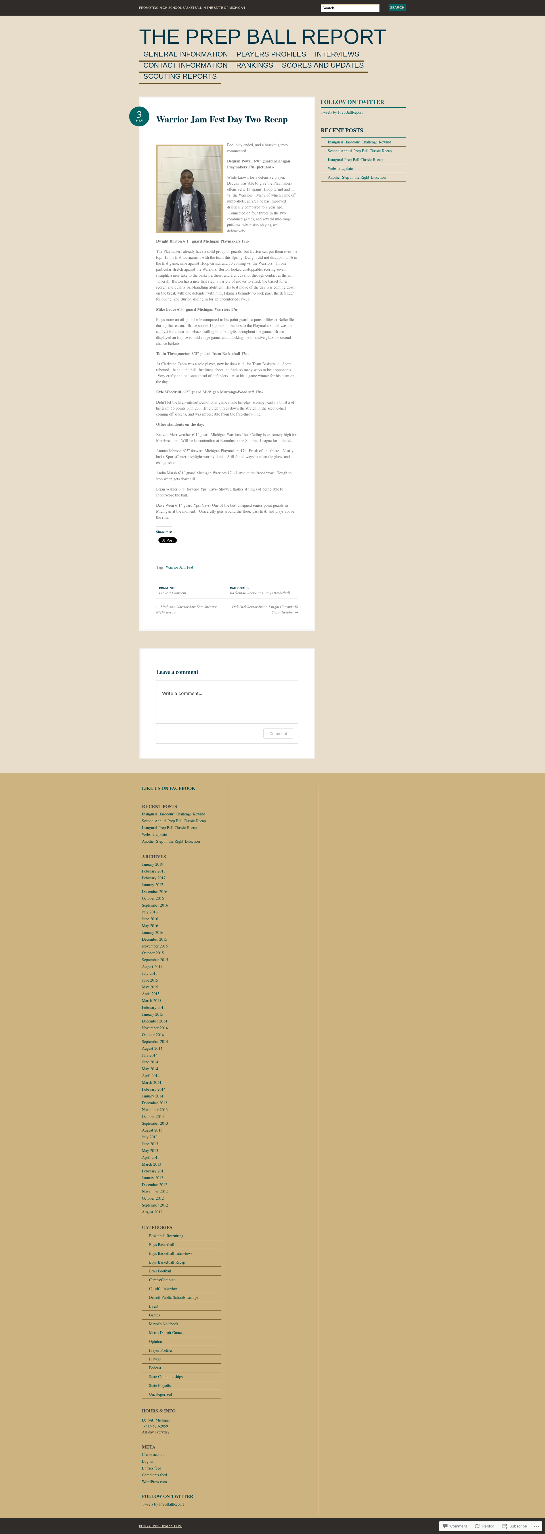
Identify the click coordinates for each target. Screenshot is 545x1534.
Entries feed (151, 1468)
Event (153, 1306)
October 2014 (153, 1034)
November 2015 (155, 946)
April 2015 (151, 993)
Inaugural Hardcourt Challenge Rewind (359, 142)
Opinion (155, 1341)
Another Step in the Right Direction (357, 177)
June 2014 (150, 1062)
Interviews (337, 54)
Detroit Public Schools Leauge (173, 1297)
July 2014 (150, 1055)
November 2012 (155, 1191)
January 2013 (152, 1177)
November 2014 (155, 1027)
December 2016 (154, 891)
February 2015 (153, 1007)
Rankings (254, 65)
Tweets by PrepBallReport (342, 112)
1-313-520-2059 (155, 1426)
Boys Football (160, 1271)
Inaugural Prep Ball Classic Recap (355, 159)
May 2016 (150, 925)
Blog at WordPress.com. (160, 1526)
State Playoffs (160, 1385)
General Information (185, 54)
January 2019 (152, 864)
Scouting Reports (180, 76)
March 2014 (151, 1082)
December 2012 (154, 1184)
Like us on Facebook (168, 788)
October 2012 (153, 1198)
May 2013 (150, 1150)
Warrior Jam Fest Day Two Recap (222, 119)
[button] (189, 189)
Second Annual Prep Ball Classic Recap (360, 150)
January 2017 (152, 884)
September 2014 (155, 1041)
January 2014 (152, 1096)
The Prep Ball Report (262, 36)
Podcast (155, 1367)
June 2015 (150, 980)
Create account (153, 1454)
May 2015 (150, 987)
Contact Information (185, 65)
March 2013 (151, 1164)
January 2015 (152, 1014)
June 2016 (150, 918)
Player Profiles (161, 1350)
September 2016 (155, 905)
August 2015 (152, 966)
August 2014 (152, 1048)
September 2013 (155, 1123)
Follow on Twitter (352, 102)
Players (155, 1359)
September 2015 (155, 959)
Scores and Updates (323, 65)
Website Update (340, 168)
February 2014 (153, 1089)
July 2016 (150, 912)
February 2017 (153, 877)
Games (154, 1315)
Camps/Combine (162, 1279)
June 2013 (150, 1143)
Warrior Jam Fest (179, 567)
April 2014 (151, 1075)
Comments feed (154, 1474)
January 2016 (152, 932)
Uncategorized (160, 1394)
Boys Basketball (277, 592)
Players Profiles (271, 54)
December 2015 (154, 939)
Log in (147, 1461)
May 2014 (150, 1068)
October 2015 (153, 952)
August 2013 (152, 1130)
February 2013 (153, 1171)
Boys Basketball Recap (167, 1262)
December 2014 (154, 1021)
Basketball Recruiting (247, 592)
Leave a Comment (172, 592)
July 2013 (150, 1136)
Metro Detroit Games (166, 1332)
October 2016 (153, 898)
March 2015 (151, 1000)
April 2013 (151, 1157)
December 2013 (154, 1102)
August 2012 (152, 1211)
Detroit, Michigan (156, 1420)
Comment (278, 733)
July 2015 (150, 973)
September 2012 (155, 1205)
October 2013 (153, 1116)
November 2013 (155, 1109)
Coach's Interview (163, 1288)
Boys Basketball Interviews (170, 1253)
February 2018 (153, 871)
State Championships (166, 1376)
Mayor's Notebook (163, 1323)
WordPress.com (154, 1481)
